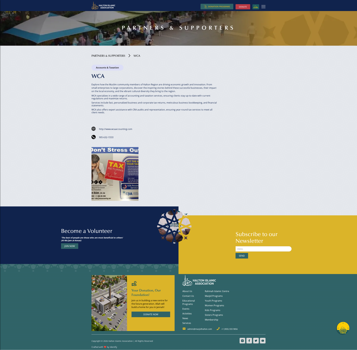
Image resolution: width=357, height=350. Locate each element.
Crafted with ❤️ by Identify (104, 347)
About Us (187, 291)
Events (185, 308)
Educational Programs (188, 302)
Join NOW (69, 246)
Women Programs (214, 305)
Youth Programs (213, 300)
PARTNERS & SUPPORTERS (108, 56)
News (185, 318)
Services (186, 323)
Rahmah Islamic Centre (217, 291)
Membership (211, 319)
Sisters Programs (214, 314)
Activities (187, 313)
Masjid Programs (214, 295)
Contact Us (188, 295)
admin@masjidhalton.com (199, 329)
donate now (150, 314)
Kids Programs (212, 310)
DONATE (243, 6)
